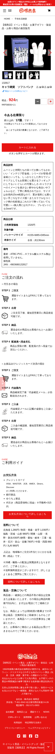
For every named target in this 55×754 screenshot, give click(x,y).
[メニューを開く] (4, 10)
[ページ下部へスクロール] (48, 747)
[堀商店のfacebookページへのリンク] (30, 736)
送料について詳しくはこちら (24, 581)
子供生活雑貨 (21, 19)
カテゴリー (2, 383)
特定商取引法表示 (33, 722)
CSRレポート (14, 717)
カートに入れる (27, 147)
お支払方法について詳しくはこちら (27, 515)
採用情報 (27, 717)
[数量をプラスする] (50, 101)
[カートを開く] (49, 11)
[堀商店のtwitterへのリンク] (18, 736)
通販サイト (35, 712)
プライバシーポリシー (15, 728)
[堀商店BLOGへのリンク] (36, 736)
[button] (5, 52)
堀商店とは (22, 712)
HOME (7, 19)
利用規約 (18, 722)
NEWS (46, 712)
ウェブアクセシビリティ (39, 728)
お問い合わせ (41, 717)
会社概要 (10, 712)
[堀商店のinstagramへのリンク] (24, 736)
